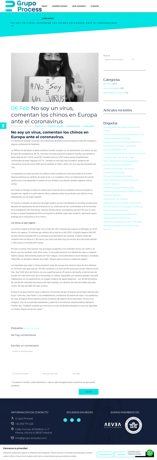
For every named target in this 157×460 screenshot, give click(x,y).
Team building (110, 218)
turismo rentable (133, 222)
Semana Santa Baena (113, 214)
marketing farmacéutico (115, 191)
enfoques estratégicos (128, 161)
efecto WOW (109, 161)
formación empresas (113, 172)
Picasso (125, 203)
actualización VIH (135, 134)
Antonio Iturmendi (112, 138)
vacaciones (108, 225)
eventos (107, 165)
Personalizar (104, 454)
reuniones (135, 203)
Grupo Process (131, 180)
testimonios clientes (113, 222)
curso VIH (140, 153)
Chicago (126, 138)
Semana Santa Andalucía (130, 206)
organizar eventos (112, 203)
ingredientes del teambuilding (118, 187)
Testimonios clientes (114, 93)
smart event (131, 214)
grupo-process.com (113, 180)
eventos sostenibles (113, 168)
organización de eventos (115, 199)
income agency (111, 184)
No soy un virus (31, 328)
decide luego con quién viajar (118, 157)
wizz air (107, 229)
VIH (137, 225)
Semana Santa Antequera (115, 210)
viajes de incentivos (125, 225)
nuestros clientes (112, 195)
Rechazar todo (124, 454)
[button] (3, 126)
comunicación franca (114, 146)
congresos (130, 146)
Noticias (40, 126)
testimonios (124, 218)
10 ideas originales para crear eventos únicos (121, 129)
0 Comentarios (73, 126)
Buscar (106, 55)
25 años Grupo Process (114, 134)
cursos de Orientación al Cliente (119, 153)
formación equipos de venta (117, 176)
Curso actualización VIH (114, 149)
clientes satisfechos (132, 142)
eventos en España (121, 165)
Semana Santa (110, 206)
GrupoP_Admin (55, 126)
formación (129, 168)
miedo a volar (134, 191)
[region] (78, 452)
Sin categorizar (111, 88)
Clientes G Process (112, 142)
